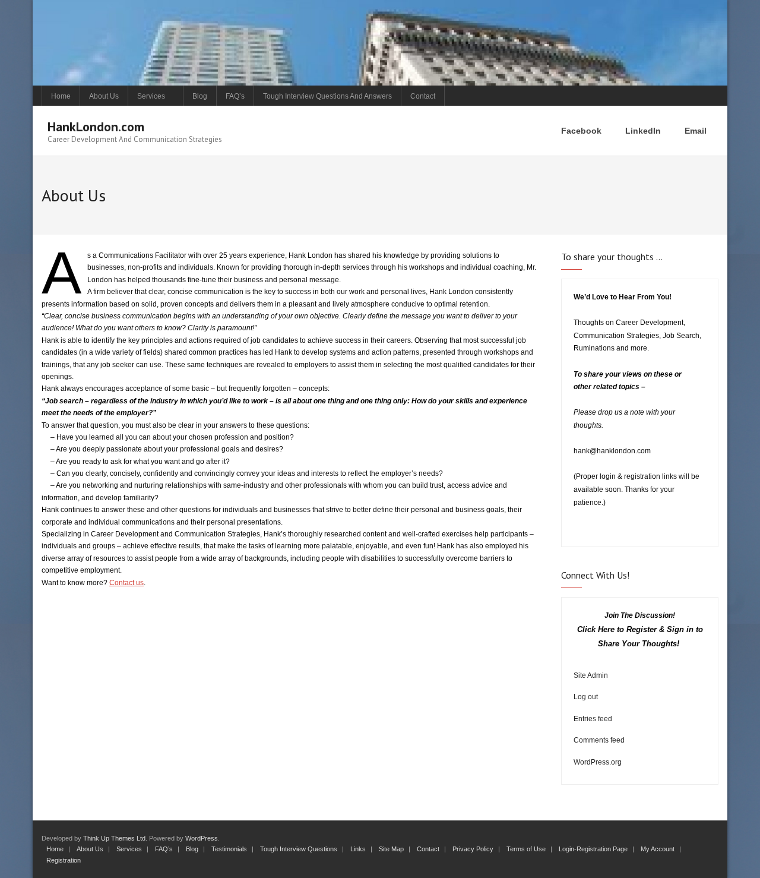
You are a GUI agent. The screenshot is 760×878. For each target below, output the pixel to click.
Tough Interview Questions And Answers (327, 96)
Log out (586, 697)
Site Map (391, 848)
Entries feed (593, 719)
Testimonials (229, 848)
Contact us (126, 583)
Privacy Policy (472, 848)
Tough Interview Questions (298, 848)
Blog (199, 96)
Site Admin (591, 675)
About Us (104, 96)
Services (151, 96)
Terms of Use (526, 848)
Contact (422, 96)
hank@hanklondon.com (612, 451)
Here (606, 629)
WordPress (201, 838)
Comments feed (599, 740)
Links (358, 848)
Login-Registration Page (593, 848)
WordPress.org (598, 762)
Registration (63, 860)
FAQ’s (235, 96)
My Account (657, 848)
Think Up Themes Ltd (114, 838)
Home (61, 96)
